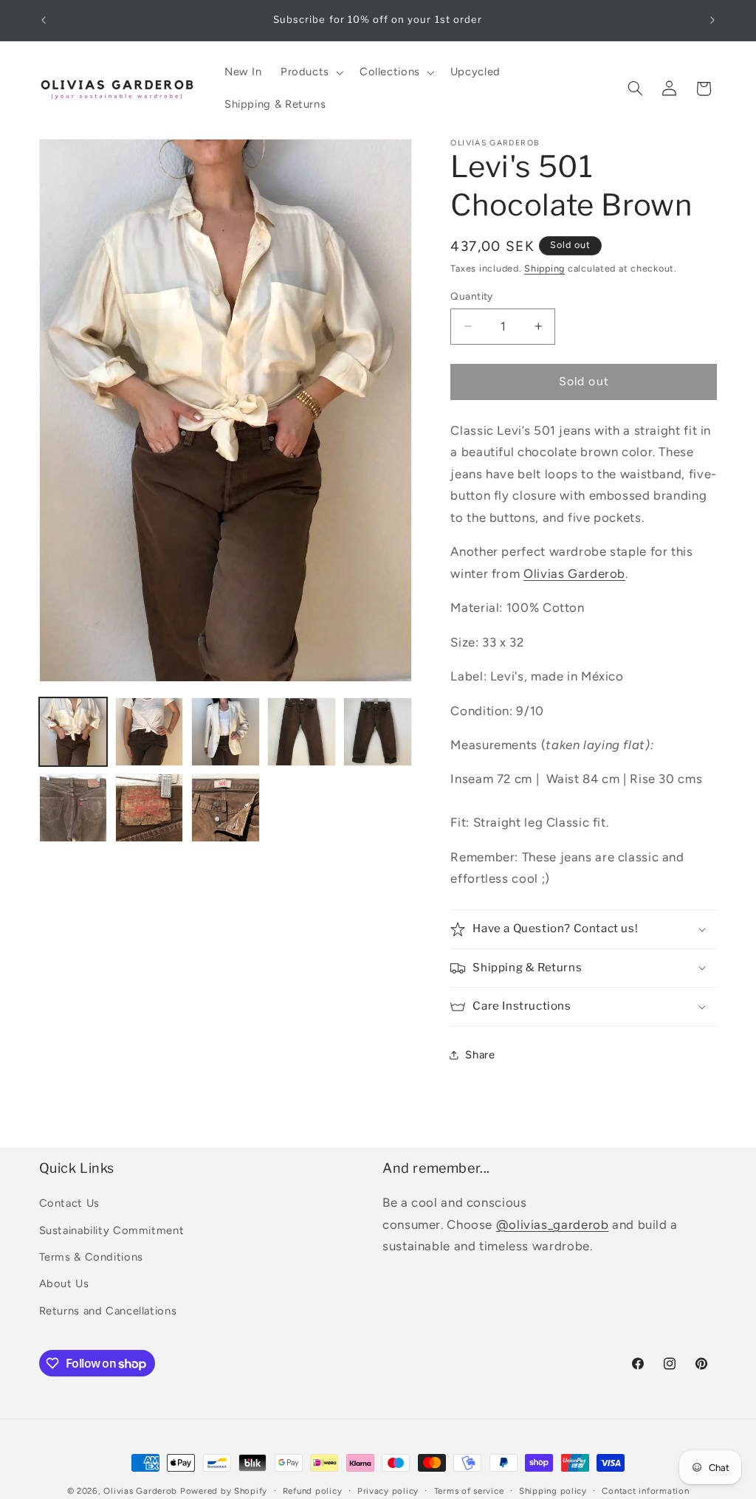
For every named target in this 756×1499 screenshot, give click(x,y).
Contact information (645, 1491)
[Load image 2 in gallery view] (149, 731)
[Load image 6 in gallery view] (73, 807)
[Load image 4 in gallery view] (301, 731)
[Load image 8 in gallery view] (225, 807)
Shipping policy (553, 1491)
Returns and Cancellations (108, 1310)
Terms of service (469, 1491)
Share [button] (480, 1054)
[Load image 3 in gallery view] (225, 731)
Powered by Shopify (223, 1491)
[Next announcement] (712, 20)
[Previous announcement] (43, 20)
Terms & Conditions (91, 1257)
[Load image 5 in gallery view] (377, 731)
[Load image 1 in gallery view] (73, 731)
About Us (64, 1283)
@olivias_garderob (552, 1224)
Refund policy (313, 1491)
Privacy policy (388, 1491)
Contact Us (69, 1203)
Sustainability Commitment (112, 1230)
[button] (310, 72)
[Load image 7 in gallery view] (149, 807)
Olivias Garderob (574, 573)
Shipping (544, 268)
